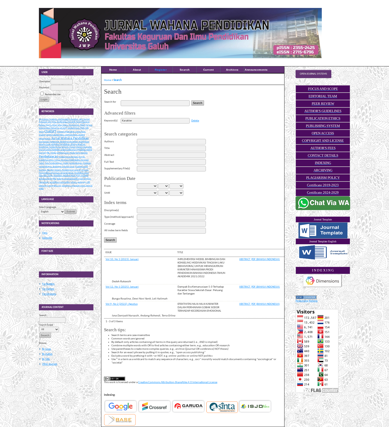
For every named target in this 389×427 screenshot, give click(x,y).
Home (113, 69)
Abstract (109, 155)
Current (208, 69)
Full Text (109, 162)
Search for (110, 102)
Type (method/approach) (119, 217)
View (44, 232)
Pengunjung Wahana (307, 300)
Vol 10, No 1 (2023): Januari (122, 259)
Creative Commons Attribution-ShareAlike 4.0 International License (177, 382)
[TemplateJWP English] (323, 252)
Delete (195, 120)
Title (107, 148)
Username (44, 81)
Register (161, 69)
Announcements (256, 69)
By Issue (46, 349)
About (137, 69)
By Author (47, 354)
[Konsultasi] (323, 209)
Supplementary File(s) (117, 168)
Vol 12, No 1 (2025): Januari (122, 286)
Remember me (53, 94)
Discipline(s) (111, 210)
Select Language (47, 207)
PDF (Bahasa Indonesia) (265, 259)
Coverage (109, 223)
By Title (46, 359)
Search (185, 69)
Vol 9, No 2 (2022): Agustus (122, 304)
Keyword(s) (110, 120)
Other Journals (49, 364)
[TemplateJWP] (323, 230)
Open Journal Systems (313, 74)
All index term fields (116, 230)
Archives (232, 69)
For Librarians (49, 294)
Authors (109, 141)
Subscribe (47, 238)
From (107, 186)
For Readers (48, 284)
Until (107, 193)
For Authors (48, 289)
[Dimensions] (322, 287)
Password (44, 87)
